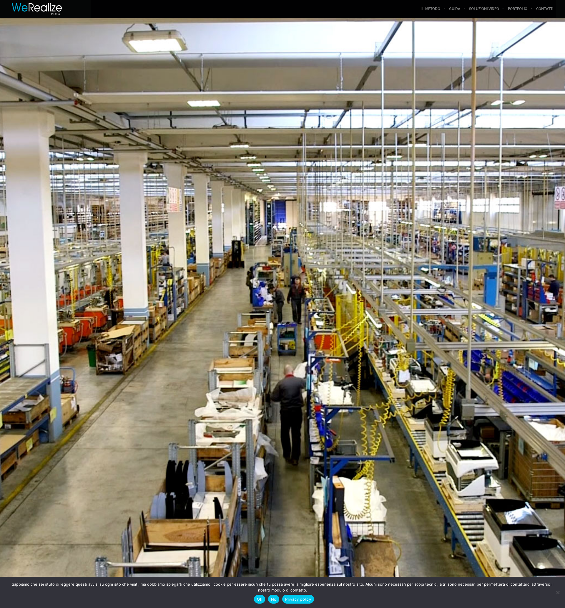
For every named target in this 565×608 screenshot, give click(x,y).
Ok (259, 599)
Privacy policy (298, 599)
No (274, 599)
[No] (558, 592)
